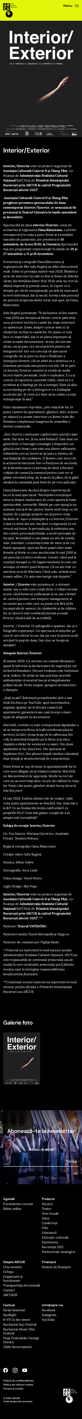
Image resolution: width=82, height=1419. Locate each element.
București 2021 (52, 1247)
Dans (45, 1218)
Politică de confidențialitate (18, 1380)
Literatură (49, 1233)
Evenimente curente (18, 1204)
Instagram (49, 1315)
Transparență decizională (21, 1285)
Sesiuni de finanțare (56, 1267)
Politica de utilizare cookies (18, 1384)
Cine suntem (12, 1267)
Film (45, 1228)
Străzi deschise (14, 1310)
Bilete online (12, 1209)
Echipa (8, 1272)
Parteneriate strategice (58, 1252)
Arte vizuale (50, 1213)
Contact (9, 1290)
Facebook (49, 1310)
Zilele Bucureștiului (17, 1347)
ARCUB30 (10, 1295)
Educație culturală (55, 1237)
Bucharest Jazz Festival (19, 1324)
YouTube (48, 1320)
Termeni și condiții (13, 1388)
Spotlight (10, 1315)
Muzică (47, 1204)
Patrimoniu (50, 1242)
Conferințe (50, 1223)
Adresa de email (41, 1149)
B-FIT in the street (16, 1320)
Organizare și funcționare (13, 1278)
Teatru (46, 1209)
